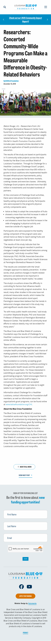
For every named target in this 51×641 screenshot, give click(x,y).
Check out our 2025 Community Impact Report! (25, 19)
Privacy (25, 632)
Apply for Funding (25, 596)
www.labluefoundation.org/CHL (19, 404)
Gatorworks (32, 603)
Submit (25, 559)
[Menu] (45, 7)
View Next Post (24, 475)
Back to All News (26, 467)
